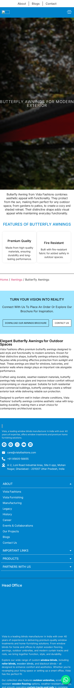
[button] (61, 323)
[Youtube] (24, 444)
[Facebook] (4, 444)
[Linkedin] (30, 444)
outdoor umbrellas (43, 680)
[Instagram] (17, 444)
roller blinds (8, 663)
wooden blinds (25, 663)
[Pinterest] (10, 444)
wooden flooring (21, 683)
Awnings (16, 279)
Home (4, 279)
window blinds (49, 660)
